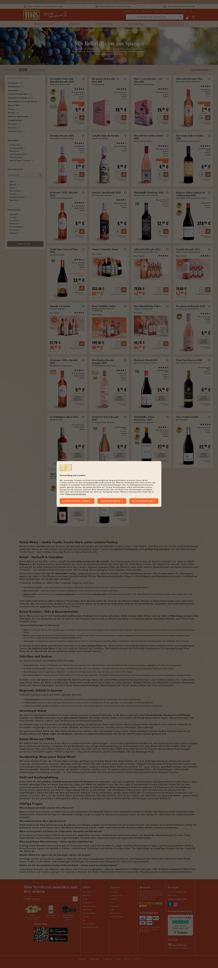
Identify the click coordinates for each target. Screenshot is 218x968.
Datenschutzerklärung (75, 494)
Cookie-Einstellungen (76, 501)
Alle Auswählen (142, 501)
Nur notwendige (111, 501)
